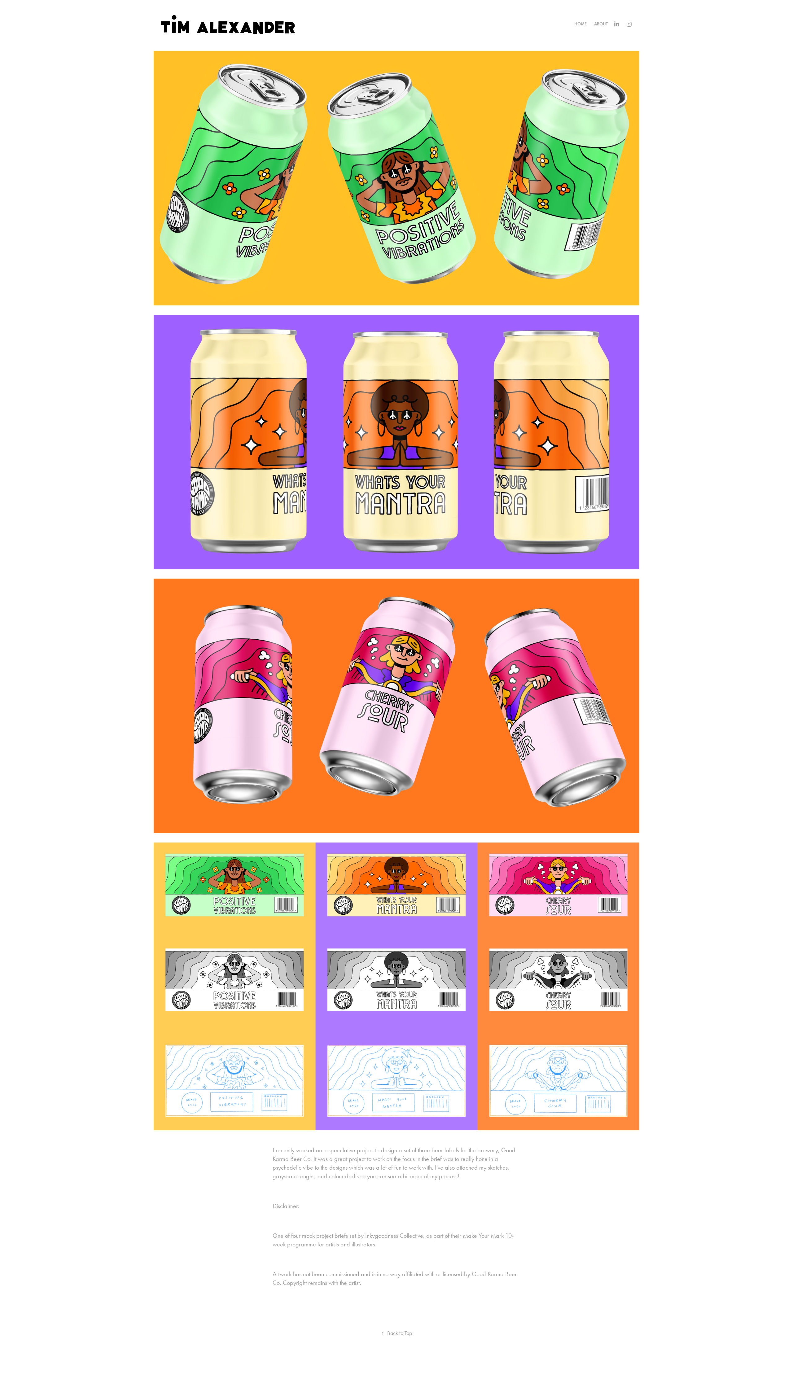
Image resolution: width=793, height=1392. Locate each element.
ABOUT (601, 24)
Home (580, 24)
